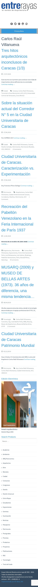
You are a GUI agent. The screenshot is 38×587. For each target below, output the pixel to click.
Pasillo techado (6, 147)
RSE (4, 555)
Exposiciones (13, 253)
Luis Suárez (20, 255)
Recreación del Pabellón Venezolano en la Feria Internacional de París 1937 (17, 218)
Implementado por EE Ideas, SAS (12, 582)
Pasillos (12, 197)
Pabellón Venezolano (8, 257)
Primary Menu (19, 31)
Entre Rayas (7, 498)
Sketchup (4, 260)
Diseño (5, 489)
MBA (24, 322)
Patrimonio (16, 147)
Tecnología (7, 319)
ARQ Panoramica (8, 459)
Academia (6, 450)
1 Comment (11, 326)
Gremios (5, 511)
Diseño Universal (8, 494)
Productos (6, 542)
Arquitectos (7, 250)
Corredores (5, 197)
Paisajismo (6, 525)
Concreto (4, 322)
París (18, 257)
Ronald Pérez (24, 257)
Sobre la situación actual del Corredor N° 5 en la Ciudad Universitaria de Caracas (17, 115)
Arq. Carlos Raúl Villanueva (25, 368)
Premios (5, 538)
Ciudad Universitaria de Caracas (19, 195)
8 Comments (14, 260)
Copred (30, 144)
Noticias (5, 520)
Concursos (6, 481)
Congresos (6, 485)
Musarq (29, 322)
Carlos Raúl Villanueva (26, 91)
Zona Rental (20, 96)
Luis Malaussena (10, 255)
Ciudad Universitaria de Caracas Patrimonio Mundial (18, 340)
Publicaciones (7, 551)
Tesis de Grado (7, 564)
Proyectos (6, 547)
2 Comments (17, 149)
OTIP (3, 326)
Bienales (6, 472)
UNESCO (7, 149)
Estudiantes (7, 503)
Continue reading (8, 84)
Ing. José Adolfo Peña (15, 322)
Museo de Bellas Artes (24, 324)
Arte (4, 467)
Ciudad (5, 91)
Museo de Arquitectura (8, 324)
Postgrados (7, 533)
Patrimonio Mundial (27, 147)
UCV (25, 93)
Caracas (15, 91)
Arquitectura (20, 192)
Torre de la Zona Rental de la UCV (12, 93)
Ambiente (6, 454)
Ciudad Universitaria (23, 371)
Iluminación (7, 516)
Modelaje (28, 255)
